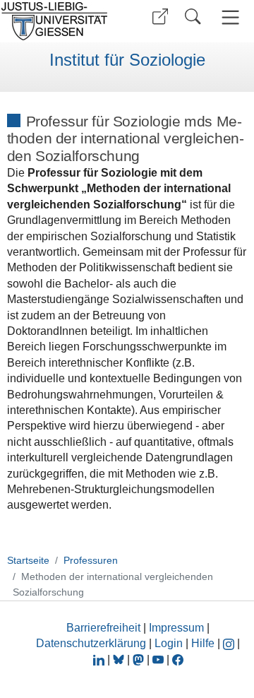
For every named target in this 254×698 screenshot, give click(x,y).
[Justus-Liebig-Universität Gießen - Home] (58, 21)
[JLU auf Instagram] (230, 643)
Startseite (28, 560)
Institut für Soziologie (127, 60)
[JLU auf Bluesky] (120, 659)
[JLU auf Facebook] (177, 659)
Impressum (176, 628)
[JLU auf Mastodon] (140, 659)
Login (170, 643)
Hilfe (202, 643)
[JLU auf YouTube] (158, 659)
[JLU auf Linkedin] (100, 659)
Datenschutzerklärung (91, 643)
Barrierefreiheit (103, 628)
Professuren (91, 560)
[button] (160, 17)
